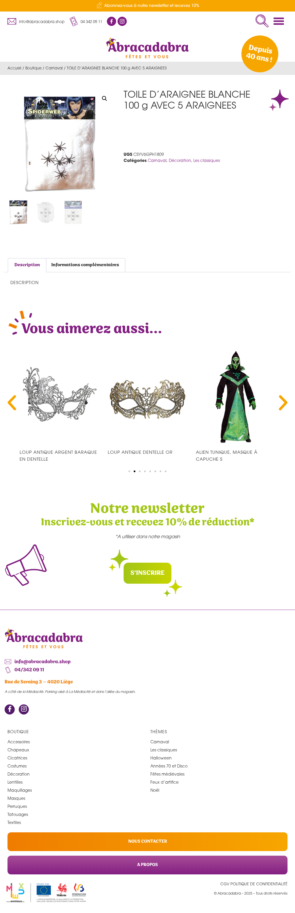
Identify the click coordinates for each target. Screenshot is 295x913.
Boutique (33, 68)
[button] (262, 20)
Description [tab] (27, 265)
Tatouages (17, 814)
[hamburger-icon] (280, 21)
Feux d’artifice (164, 782)
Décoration (180, 160)
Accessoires (18, 741)
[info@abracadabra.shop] (11, 21)
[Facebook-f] (111, 21)
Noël (154, 790)
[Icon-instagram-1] (122, 21)
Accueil (14, 68)
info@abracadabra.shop (42, 21)
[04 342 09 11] (73, 21)
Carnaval (54, 68)
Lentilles (14, 782)
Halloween (161, 757)
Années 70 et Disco (169, 765)
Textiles (14, 822)
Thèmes (158, 731)
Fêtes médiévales (167, 774)
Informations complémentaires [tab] (85, 265)
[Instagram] (24, 709)
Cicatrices (17, 757)
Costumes (17, 765)
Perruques (17, 806)
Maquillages (19, 790)
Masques (16, 798)
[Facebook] (10, 709)
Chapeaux (18, 749)
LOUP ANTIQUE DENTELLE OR (140, 452)
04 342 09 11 (91, 21)
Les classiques (206, 160)
